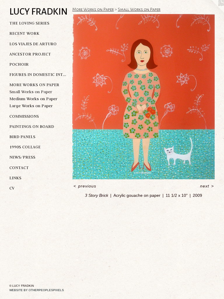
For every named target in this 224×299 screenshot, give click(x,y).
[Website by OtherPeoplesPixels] (212, 11)
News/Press (22, 157)
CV (12, 188)
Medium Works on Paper (33, 98)
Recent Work (24, 33)
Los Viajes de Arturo (33, 43)
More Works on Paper (34, 84)
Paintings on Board (31, 126)
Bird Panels (22, 136)
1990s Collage (25, 147)
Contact (19, 167)
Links (15, 177)
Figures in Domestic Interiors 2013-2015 (38, 74)
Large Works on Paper (31, 105)
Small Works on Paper (30, 91)
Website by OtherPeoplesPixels (36, 290)
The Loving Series (29, 23)
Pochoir (19, 64)
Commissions (24, 116)
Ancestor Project (30, 54)
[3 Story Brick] (143, 96)
